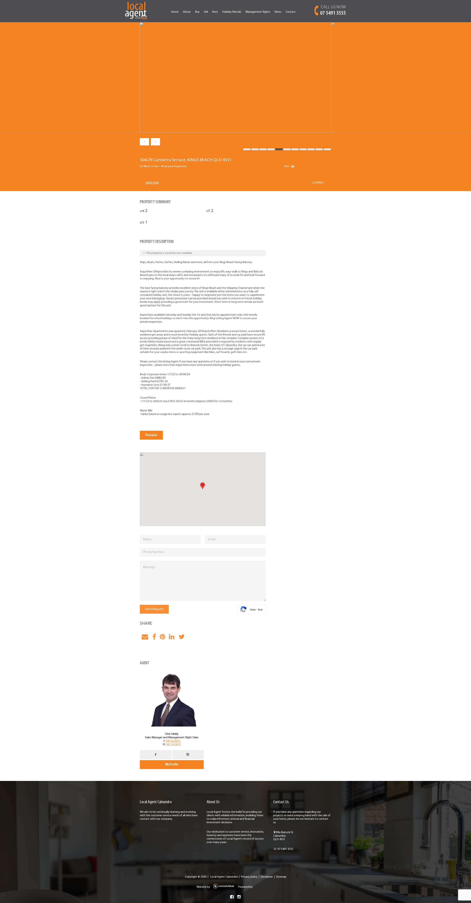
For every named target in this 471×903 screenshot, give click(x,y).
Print (287, 166)
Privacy (253, 609)
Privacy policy (249, 876)
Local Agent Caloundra (224, 876)
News (278, 11)
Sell (206, 11)
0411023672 (173, 741)
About (187, 11)
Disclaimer (267, 876)
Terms (260, 609)
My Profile (171, 764)
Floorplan (151, 435)
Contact (291, 11)
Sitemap (281, 876)
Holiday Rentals (231, 11)
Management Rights (257, 11)
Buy (197, 11)
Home (175, 11)
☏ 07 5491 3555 (283, 849)
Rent (215, 11)
